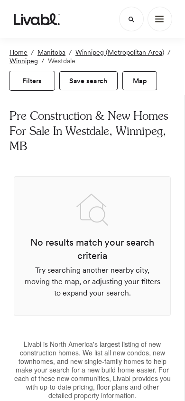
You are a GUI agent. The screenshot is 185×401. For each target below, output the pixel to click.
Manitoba (51, 52)
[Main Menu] (160, 19)
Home (18, 52)
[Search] (131, 19)
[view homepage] (37, 19)
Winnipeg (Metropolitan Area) (119, 52)
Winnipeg (23, 61)
